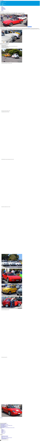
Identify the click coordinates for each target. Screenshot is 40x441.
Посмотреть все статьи (4, 438)
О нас (2, 5)
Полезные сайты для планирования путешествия (7, 437)
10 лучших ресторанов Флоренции (4, 426)
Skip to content (1, 0)
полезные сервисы (3, 4)
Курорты (2, 430)
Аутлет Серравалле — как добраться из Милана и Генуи (6, 425)
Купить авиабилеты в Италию (5, 436)
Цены (2, 432)
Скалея (5, 28)
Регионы (2, 10)
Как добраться (3, 7)
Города (2, 6)
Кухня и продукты (3, 9)
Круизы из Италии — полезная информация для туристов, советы (7, 427)
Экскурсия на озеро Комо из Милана (4, 424)
